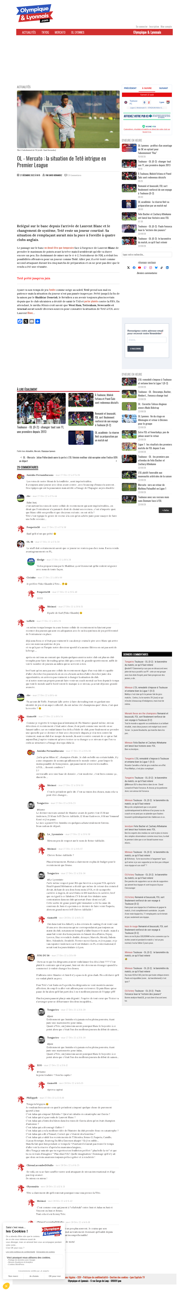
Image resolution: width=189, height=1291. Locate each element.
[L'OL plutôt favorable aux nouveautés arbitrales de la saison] (129, 475)
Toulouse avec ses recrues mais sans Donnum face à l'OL (153, 499)
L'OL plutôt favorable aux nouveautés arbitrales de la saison (155, 474)
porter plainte (91, 301)
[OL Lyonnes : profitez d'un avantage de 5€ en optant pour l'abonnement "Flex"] (129, 148)
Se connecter (142, 26)
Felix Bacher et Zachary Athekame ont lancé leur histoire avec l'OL (154, 216)
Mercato (60, 32)
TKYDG (45, 32)
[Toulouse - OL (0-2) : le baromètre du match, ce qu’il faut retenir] (129, 241)
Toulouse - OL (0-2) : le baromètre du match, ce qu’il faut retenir (154, 240)
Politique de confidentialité (95, 1277)
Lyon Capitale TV (137, 1277)
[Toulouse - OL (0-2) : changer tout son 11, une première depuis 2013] (41, 423)
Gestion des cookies (119, 1277)
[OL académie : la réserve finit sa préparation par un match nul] (80, 443)
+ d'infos (165, 510)
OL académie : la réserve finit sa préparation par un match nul (107, 436)
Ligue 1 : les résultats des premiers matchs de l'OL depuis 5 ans (155, 446)
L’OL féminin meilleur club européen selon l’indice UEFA (93, 457)
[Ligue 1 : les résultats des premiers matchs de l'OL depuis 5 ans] (129, 447)
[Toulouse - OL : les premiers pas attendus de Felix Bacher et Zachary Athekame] (129, 459)
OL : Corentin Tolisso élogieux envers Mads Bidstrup (152, 405)
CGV (79, 1277)
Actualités (29, 32)
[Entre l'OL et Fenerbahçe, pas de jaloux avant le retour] (129, 434)
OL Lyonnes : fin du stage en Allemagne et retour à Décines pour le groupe (153, 419)
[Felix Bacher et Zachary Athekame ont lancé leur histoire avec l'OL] (129, 216)
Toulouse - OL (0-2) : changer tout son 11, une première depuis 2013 (40, 429)
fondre (52, 290)
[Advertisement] (94, 61)
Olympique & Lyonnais (147, 32)
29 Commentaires (74, 175)
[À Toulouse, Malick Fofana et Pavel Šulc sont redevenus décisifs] (80, 406)
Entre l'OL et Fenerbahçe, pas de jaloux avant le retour (153, 434)
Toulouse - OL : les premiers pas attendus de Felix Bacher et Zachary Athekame (153, 460)
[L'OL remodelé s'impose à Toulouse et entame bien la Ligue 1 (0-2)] (129, 382)
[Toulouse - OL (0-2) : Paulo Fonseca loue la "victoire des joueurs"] (129, 228)
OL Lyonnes (77, 32)
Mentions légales (67, 1277)
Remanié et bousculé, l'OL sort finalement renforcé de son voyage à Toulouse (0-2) (106, 419)
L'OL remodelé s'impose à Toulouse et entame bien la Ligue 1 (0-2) (155, 381)
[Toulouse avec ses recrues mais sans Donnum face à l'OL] (129, 499)
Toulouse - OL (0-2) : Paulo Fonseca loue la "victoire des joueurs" (155, 228)
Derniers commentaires (147, 273)
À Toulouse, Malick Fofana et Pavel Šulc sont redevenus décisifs (106, 398)
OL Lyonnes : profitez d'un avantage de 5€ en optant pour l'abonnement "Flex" (155, 149)
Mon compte (166, 26)
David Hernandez (55, 175)
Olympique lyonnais (48, 451)
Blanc (30, 313)
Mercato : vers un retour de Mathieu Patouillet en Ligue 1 (152, 486)
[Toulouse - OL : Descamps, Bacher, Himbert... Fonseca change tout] (129, 394)
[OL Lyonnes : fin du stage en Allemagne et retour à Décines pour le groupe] (129, 418)
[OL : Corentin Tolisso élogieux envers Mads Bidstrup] (129, 406)
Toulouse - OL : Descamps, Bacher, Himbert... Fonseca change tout (154, 393)
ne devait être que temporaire (59, 247)
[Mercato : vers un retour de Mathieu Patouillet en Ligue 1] (129, 487)
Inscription (154, 26)
